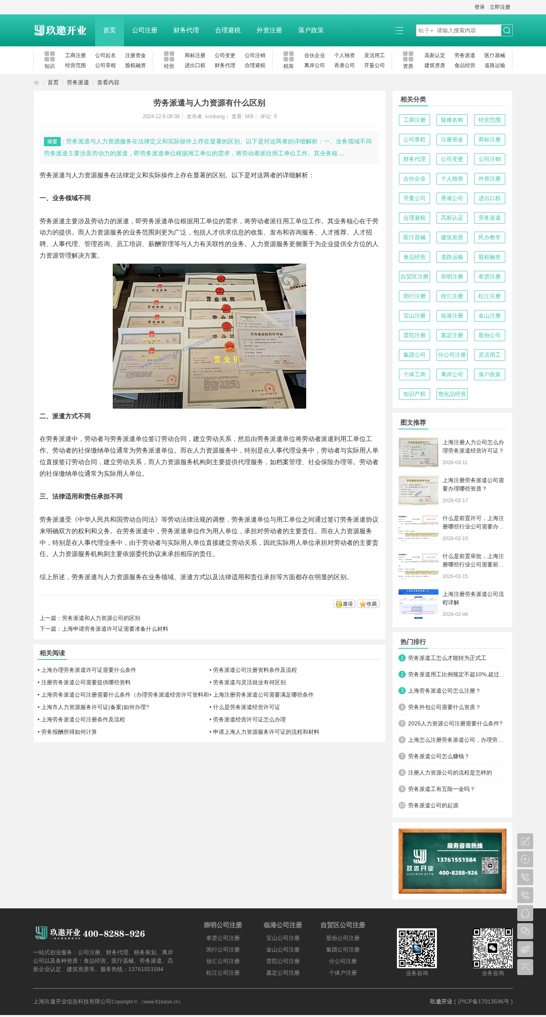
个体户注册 (343, 972)
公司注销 (255, 55)
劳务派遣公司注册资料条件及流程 (255, 670)
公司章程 (105, 65)
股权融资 (135, 65)
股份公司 (489, 335)
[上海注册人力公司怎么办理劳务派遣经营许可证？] (418, 452)
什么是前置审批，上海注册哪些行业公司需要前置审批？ (473, 564)
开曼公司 (374, 65)
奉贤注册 (489, 276)
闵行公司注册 (223, 949)
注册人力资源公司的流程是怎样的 (450, 772)
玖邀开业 (441, 1001)
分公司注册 (452, 355)
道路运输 (494, 65)
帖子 (424, 30)
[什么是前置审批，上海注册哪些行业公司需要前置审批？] (418, 566)
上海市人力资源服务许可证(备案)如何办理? (95, 707)
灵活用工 (374, 55)
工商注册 (75, 55)
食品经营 (464, 65)
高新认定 (434, 55)
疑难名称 (452, 120)
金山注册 (489, 315)
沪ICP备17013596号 (483, 1001)
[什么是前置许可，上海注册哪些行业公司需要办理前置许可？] (418, 528)
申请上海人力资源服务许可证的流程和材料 (266, 732)
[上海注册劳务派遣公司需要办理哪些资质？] (418, 490)
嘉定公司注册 (283, 972)
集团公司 (414, 355)
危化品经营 (452, 394)
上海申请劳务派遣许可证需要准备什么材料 (115, 629)
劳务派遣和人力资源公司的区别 (101, 618)
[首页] (36, 82)
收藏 (372, 604)
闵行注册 (414, 296)
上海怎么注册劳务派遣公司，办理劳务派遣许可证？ (457, 740)
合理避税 (228, 30)
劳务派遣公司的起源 (433, 805)
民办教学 (489, 237)
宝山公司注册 (283, 938)
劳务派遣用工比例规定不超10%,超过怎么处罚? (457, 674)
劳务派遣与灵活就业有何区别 (249, 682)
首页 (109, 30)
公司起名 (105, 55)
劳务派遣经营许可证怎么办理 (249, 719)
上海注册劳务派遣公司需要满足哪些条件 (263, 694)
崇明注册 (452, 276)
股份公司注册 (343, 938)
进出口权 (195, 65)
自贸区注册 (414, 276)
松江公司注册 (223, 972)
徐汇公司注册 (223, 961)
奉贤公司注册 (223, 938)
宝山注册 (414, 315)
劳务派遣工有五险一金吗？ (441, 789)
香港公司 (344, 65)
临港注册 (452, 315)
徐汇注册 (452, 296)
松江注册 (489, 296)
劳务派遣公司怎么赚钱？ (439, 756)
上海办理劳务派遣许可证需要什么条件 (88, 670)
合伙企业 (314, 55)
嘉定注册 (452, 335)
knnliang (215, 116)
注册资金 (135, 55)
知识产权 (414, 394)
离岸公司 (314, 65)
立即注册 (500, 7)
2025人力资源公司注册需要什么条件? (455, 723)
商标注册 (195, 55)
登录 (479, 7)
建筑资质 (434, 65)
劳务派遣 (464, 55)
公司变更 (225, 55)
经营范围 (75, 65)
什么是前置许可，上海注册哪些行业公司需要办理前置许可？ (473, 526)
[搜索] (506, 30)
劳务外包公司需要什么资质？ (444, 707)
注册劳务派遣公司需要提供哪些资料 (86, 682)
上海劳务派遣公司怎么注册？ (444, 690)
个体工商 (414, 374)
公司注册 (144, 30)
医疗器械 (494, 55)
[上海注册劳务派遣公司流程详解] (418, 604)
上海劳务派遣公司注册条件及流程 (83, 719)
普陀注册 (414, 335)
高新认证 (452, 218)
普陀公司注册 (283, 961)
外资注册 (269, 30)
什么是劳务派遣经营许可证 (246, 707)
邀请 (348, 604)
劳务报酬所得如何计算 (69, 732)
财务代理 (186, 30)
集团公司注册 (343, 949)
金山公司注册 (283, 949)
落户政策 (311, 30)
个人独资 (344, 55)
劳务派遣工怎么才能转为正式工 (447, 658)
